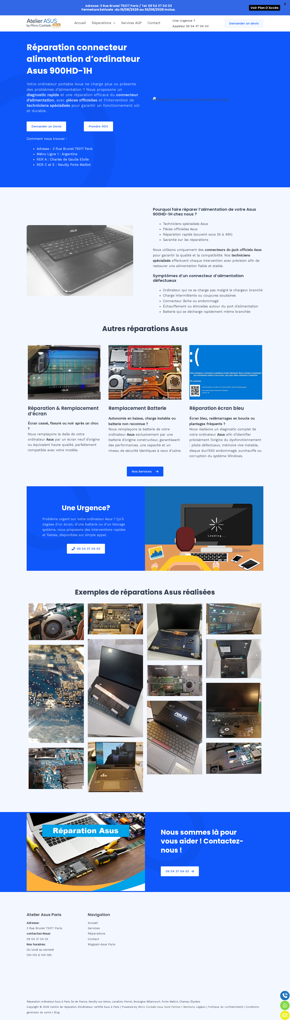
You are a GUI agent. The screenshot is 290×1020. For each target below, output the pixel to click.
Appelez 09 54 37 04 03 (190, 26)
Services (94, 928)
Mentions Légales (194, 1006)
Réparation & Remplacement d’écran (63, 411)
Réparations (101, 23)
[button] (113, 23)
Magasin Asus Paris (101, 944)
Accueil (80, 23)
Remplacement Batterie (137, 408)
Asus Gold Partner (169, 1006)
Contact (154, 23)
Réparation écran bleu (216, 408)
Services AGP (131, 23)
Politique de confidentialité (225, 1006)
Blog (56, 1012)
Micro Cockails (147, 1006)
